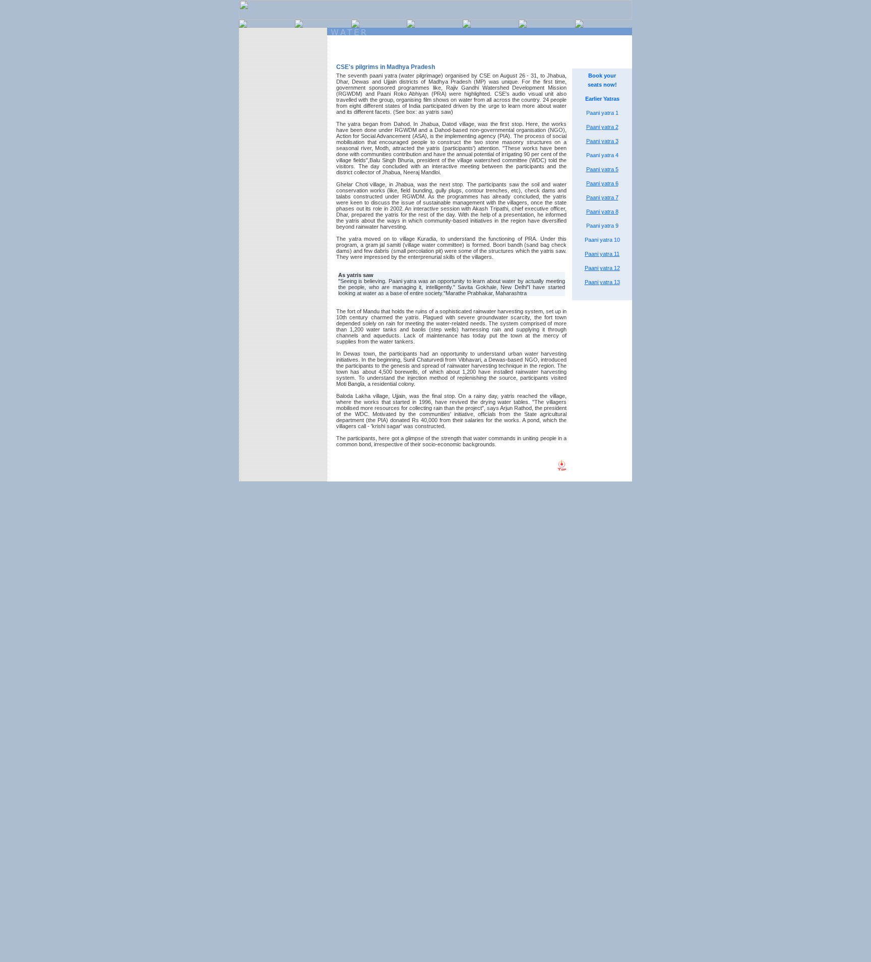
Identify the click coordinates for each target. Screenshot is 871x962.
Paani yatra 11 (602, 254)
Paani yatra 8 (602, 212)
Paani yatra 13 (602, 282)
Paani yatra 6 (602, 183)
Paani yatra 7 (602, 197)
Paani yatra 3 (602, 141)
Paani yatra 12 (602, 268)
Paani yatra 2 (602, 127)
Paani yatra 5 (602, 169)
